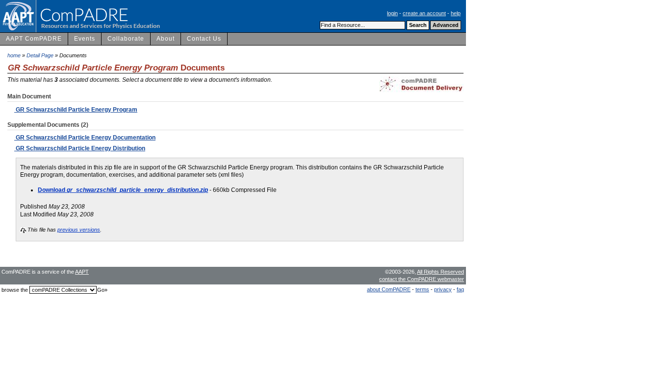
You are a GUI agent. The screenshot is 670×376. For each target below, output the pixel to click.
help (456, 13)
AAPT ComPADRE (34, 38)
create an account (424, 13)
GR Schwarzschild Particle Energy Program (75, 109)
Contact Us (204, 38)
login (392, 13)
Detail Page (39, 55)
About (165, 38)
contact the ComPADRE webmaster (421, 279)
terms (422, 289)
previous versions (78, 230)
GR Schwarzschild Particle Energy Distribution (79, 148)
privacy (443, 289)
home (14, 55)
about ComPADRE (389, 289)
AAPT (82, 272)
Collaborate (125, 38)
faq (460, 289)
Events (84, 38)
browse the (14, 290)
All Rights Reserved (440, 272)
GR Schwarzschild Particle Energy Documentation (84, 137)
